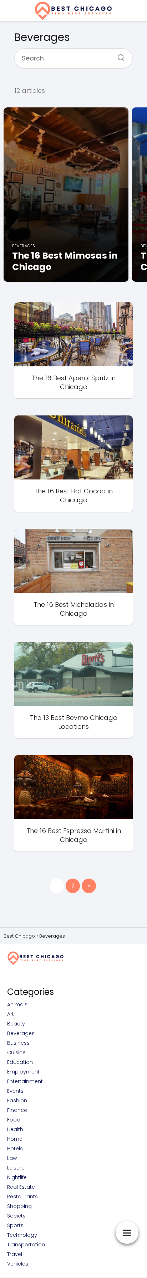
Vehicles (17, 1263)
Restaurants (22, 1196)
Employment (23, 1071)
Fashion (17, 1100)
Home (14, 1138)
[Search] (118, 55)
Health (15, 1129)
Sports (15, 1225)
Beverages (21, 1033)
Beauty (16, 1023)
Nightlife (17, 1177)
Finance (17, 1110)
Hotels (15, 1148)
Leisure (16, 1167)
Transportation (26, 1244)
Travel (14, 1254)
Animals (17, 1004)
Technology (22, 1235)
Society (16, 1215)
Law (12, 1158)
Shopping (19, 1206)
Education (20, 1062)
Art (10, 1014)
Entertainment (25, 1081)
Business (18, 1042)
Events (15, 1090)
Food (13, 1119)
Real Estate (21, 1186)
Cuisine (16, 1052)
